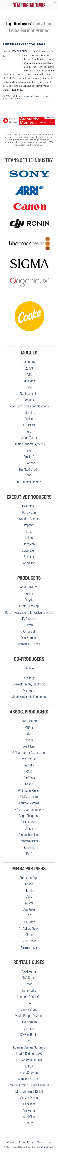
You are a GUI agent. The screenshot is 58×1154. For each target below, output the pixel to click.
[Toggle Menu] (53, 4)
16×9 (29, 853)
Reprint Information (45, 1147)
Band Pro (29, 362)
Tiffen (29, 450)
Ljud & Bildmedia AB (29, 1053)
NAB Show (29, 941)
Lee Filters (29, 746)
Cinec (29, 934)
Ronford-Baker (29, 841)
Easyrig (29, 599)
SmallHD (29, 456)
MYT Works (29, 759)
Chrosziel (29, 631)
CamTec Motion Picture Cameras (29, 1085)
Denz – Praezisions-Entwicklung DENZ (29, 612)
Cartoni (29, 625)
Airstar (29, 903)
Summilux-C (15, 98)
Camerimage (29, 947)
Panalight (29, 1104)
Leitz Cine (29, 412)
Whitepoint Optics (29, 790)
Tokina (29, 593)
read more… (17, 89)
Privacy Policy (26, 1142)
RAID (29, 771)
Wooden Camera (29, 518)
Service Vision (29, 1098)
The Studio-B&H (29, 469)
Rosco (29, 784)
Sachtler (29, 556)
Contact (11, 1142)
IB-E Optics (29, 618)
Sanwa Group (29, 1009)
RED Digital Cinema (29, 482)
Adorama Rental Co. (29, 996)
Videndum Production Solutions (29, 406)
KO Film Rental (29, 1034)
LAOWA (29, 668)
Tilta (29, 387)
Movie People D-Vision (29, 1015)
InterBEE (29, 890)
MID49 (29, 727)
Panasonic (29, 381)
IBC (29, 915)
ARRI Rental (29, 971)
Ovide (29, 984)
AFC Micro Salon (29, 928)
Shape (29, 828)
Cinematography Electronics (29, 684)
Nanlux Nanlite (29, 393)
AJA (29, 374)
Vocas (29, 740)
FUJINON (29, 425)
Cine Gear (29, 909)
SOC (29, 896)
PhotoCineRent (29, 1072)
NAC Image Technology (29, 809)
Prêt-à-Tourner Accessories (29, 752)
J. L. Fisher (29, 822)
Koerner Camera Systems (29, 1047)
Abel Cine (29, 563)
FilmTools (29, 778)
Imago (29, 884)
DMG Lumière (29, 796)
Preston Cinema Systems (29, 444)
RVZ (29, 1003)
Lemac (29, 1123)
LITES (29, 1066)
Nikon (29, 537)
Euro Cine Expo (29, 878)
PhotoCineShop (29, 606)
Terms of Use (44, 1142)
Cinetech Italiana (29, 834)
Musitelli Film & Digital (29, 1091)
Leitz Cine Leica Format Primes (24, 44)
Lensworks (29, 990)
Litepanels (29, 525)
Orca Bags (29, 678)
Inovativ (29, 765)
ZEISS (29, 368)
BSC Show (29, 922)
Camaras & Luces (29, 644)
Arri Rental (29, 1110)
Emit (29, 531)
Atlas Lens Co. (29, 587)
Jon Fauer (21, 51)
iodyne (29, 733)
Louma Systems (29, 803)
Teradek (29, 400)
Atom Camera (29, 721)
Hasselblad (29, 506)
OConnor (29, 463)
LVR (29, 1041)
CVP (29, 475)
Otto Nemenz (29, 637)
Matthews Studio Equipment (29, 697)
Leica (29, 431)
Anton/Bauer (29, 437)
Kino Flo (29, 847)
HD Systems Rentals (29, 1060)
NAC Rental (29, 977)
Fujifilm (29, 419)
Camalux (29, 1028)
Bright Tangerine (29, 815)
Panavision (29, 512)
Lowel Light (29, 550)
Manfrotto (29, 690)
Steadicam (29, 544)
